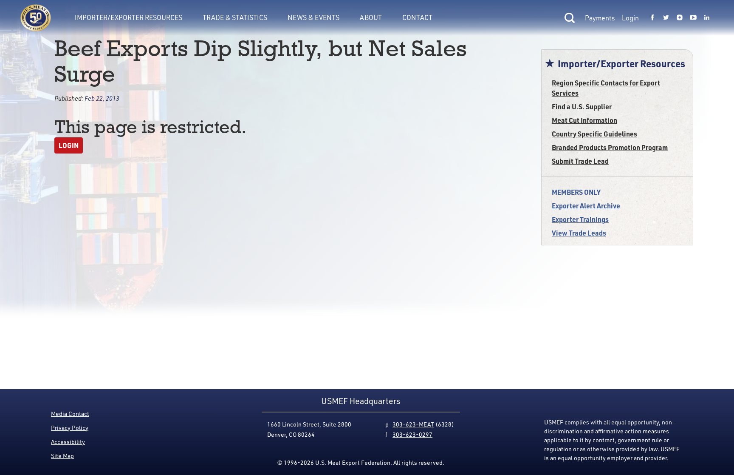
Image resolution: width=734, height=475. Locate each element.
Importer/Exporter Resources (128, 17)
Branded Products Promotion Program (610, 147)
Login (630, 18)
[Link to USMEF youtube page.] (693, 18)
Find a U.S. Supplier (582, 106)
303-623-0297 (412, 434)
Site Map (62, 455)
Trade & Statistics (235, 17)
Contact (417, 17)
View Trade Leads (579, 232)
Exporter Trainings (580, 219)
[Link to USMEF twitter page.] (666, 18)
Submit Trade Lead (580, 160)
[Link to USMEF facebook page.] (652, 18)
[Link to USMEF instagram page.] (679, 18)
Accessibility (68, 441)
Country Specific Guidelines (594, 133)
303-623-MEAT (413, 424)
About (371, 17)
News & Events (313, 17)
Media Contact (70, 413)
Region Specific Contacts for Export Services (606, 87)
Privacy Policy (69, 427)
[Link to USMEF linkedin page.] (706, 18)
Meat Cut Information (584, 120)
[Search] (569, 17)
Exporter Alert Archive (586, 205)
